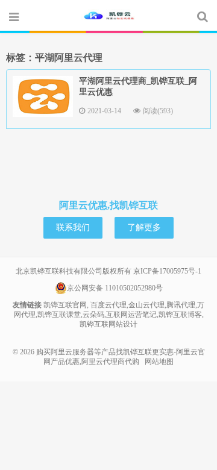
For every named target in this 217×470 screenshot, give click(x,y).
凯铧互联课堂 (59, 314)
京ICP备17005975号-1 (167, 271)
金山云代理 (146, 305)
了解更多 (144, 227)
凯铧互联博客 (180, 314)
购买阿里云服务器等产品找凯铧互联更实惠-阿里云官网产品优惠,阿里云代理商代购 (108, 16)
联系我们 (73, 227)
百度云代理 (108, 305)
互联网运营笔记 (131, 314)
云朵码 (93, 314)
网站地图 (159, 361)
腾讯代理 (180, 305)
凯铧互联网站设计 (108, 324)
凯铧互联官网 (65, 305)
